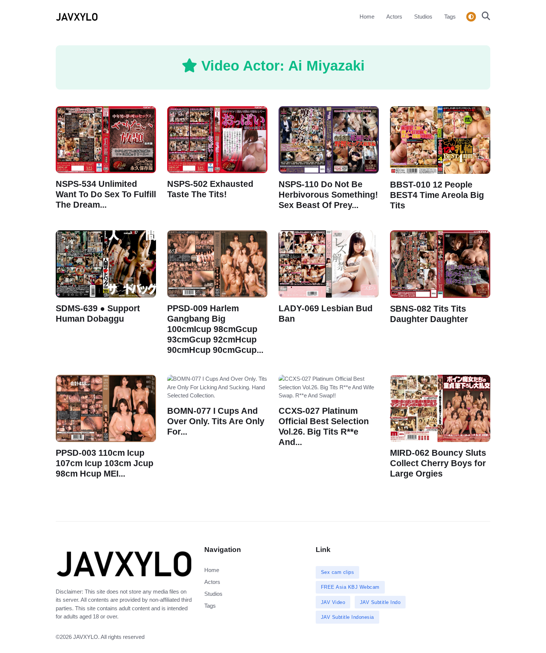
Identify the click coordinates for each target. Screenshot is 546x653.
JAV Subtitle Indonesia (347, 617)
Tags (450, 16)
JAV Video (333, 602)
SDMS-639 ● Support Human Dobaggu (98, 314)
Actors (394, 16)
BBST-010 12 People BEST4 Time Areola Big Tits (437, 195)
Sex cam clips (337, 572)
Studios (423, 16)
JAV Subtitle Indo (380, 602)
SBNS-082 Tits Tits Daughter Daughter (429, 314)
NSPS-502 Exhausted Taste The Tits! (210, 189)
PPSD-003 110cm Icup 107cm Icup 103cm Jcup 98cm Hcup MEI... (104, 463)
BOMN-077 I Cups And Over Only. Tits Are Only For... (215, 421)
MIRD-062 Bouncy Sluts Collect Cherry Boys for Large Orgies (438, 463)
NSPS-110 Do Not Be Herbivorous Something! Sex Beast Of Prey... (328, 194)
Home (367, 16)
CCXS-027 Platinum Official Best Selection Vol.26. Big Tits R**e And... (324, 426)
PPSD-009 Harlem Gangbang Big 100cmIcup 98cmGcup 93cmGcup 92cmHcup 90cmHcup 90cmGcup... (215, 329)
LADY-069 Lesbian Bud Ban (326, 314)
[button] (483, 16)
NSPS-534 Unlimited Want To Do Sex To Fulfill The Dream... (106, 194)
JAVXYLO (85, 637)
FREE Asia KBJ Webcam (350, 587)
